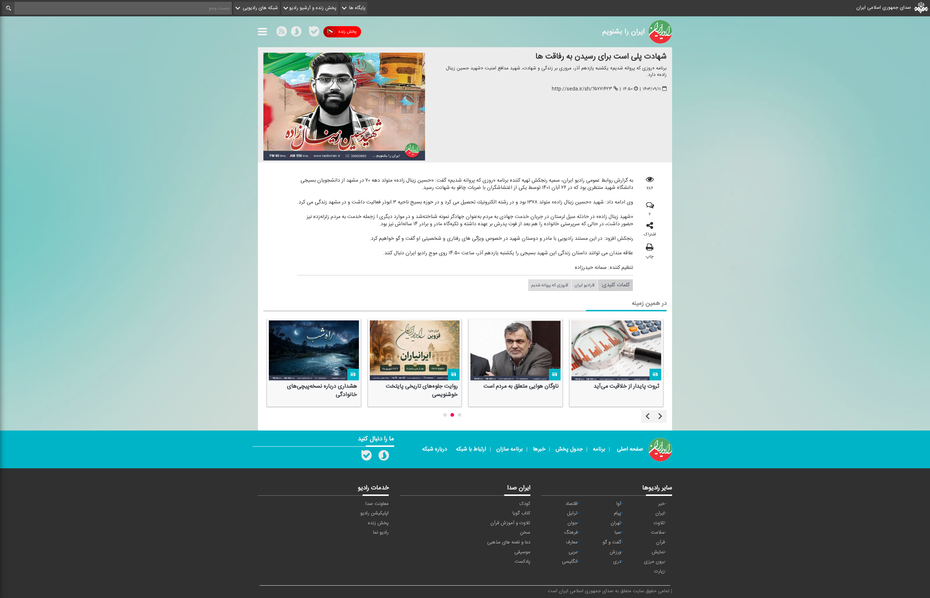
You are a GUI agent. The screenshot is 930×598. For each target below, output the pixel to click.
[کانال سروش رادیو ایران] (383, 457)
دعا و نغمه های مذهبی (508, 542)
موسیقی (522, 552)
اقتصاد (572, 504)
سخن (525, 533)
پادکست (522, 562)
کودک (524, 504)
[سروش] (296, 33)
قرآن (660, 542)
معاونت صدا (377, 504)
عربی (573, 552)
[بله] (314, 33)
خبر (661, 504)
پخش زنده (347, 31)
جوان (572, 523)
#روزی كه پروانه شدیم (549, 285)
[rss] (281, 33)
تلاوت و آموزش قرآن (510, 523)
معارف (572, 542)
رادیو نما (381, 533)
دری (617, 562)
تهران (616, 523)
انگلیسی (570, 562)
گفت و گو (612, 542)
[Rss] (305, 32)
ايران (660, 513)
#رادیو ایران (584, 285)
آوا (618, 504)
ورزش (615, 552)
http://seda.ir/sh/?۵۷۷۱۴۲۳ (582, 89)
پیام (617, 513)
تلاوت (659, 523)
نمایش (658, 552)
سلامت (658, 533)
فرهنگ (571, 533)
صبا (618, 533)
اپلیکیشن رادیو (374, 513)
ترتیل (572, 513)
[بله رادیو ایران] (366, 457)
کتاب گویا (521, 513)
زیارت (659, 571)
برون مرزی (654, 562)
